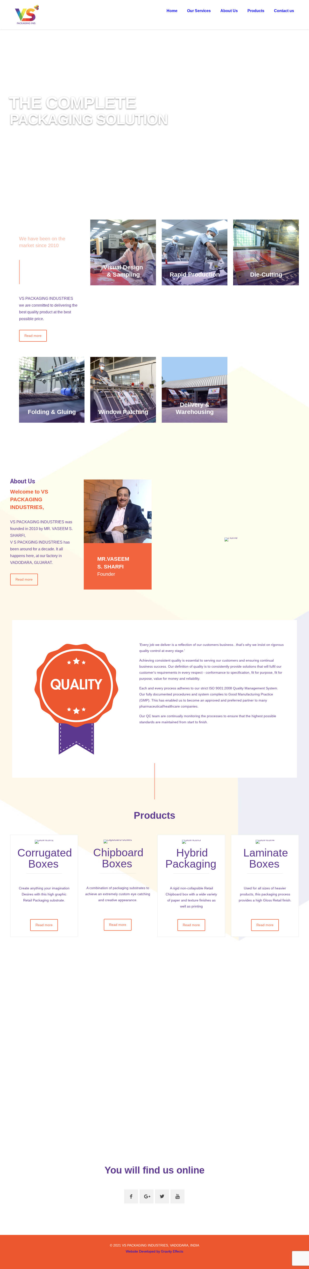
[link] (118, 511)
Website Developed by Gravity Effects (154, 1251)
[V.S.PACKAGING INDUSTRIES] (27, 14)
